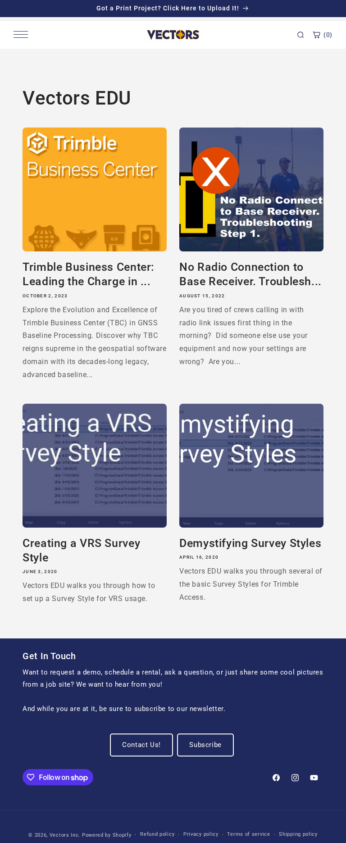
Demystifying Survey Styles (250, 542)
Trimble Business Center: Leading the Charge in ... (89, 273)
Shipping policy (298, 834)
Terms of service (248, 834)
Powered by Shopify (107, 835)
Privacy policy (201, 834)
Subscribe (205, 745)
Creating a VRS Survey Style (81, 550)
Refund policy (157, 834)
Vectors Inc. (66, 835)
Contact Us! (141, 745)
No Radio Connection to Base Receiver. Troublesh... (250, 273)
